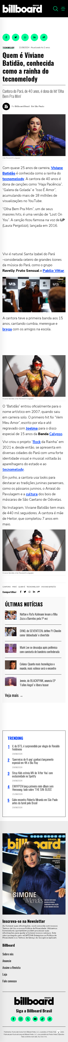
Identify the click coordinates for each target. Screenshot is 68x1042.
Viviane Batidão (48, 587)
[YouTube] (35, 1019)
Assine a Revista (11, 967)
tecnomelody (13, 469)
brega (7, 329)
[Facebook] (13, 1019)
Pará (14, 587)
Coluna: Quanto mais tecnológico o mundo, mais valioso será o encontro (38, 666)
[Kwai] (49, 1019)
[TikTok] (42, 1019)
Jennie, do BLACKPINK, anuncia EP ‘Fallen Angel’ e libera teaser (38, 682)
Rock (37, 442)
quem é (21, 587)
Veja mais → (14, 695)
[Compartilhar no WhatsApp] (25, 37)
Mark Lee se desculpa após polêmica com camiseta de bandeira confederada (39, 649)
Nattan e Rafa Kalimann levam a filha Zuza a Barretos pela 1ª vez (38, 616)
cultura (32, 494)
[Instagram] (20, 1019)
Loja (4, 974)
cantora (6, 587)
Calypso (55, 434)
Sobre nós (7, 954)
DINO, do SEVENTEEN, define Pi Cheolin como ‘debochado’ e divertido (40, 632)
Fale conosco (9, 981)
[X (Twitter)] (28, 1019)
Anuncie (6, 961)
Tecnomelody (8, 47)
